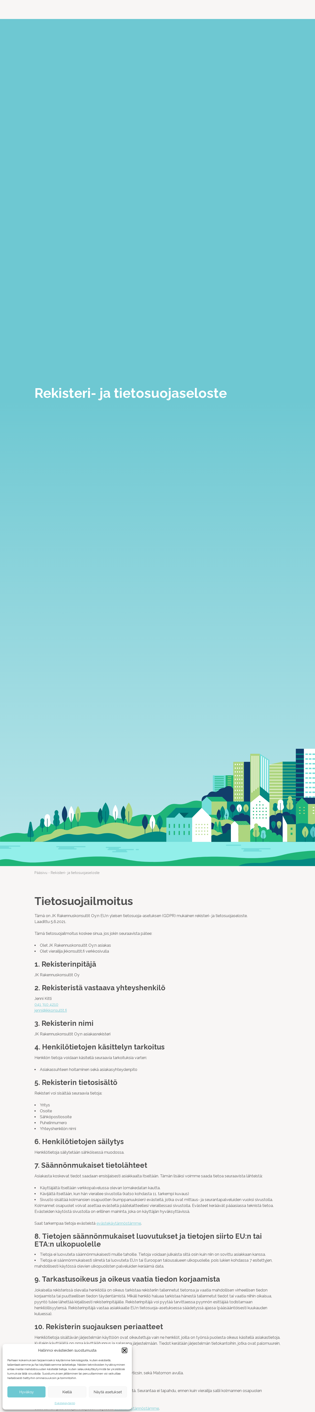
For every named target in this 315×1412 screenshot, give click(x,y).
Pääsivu (40, 873)
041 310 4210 (46, 1004)
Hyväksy (26, 1392)
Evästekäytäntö (65, 1403)
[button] (124, 1350)
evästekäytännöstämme (118, 1223)
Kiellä (67, 1392)
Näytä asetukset (108, 1392)
